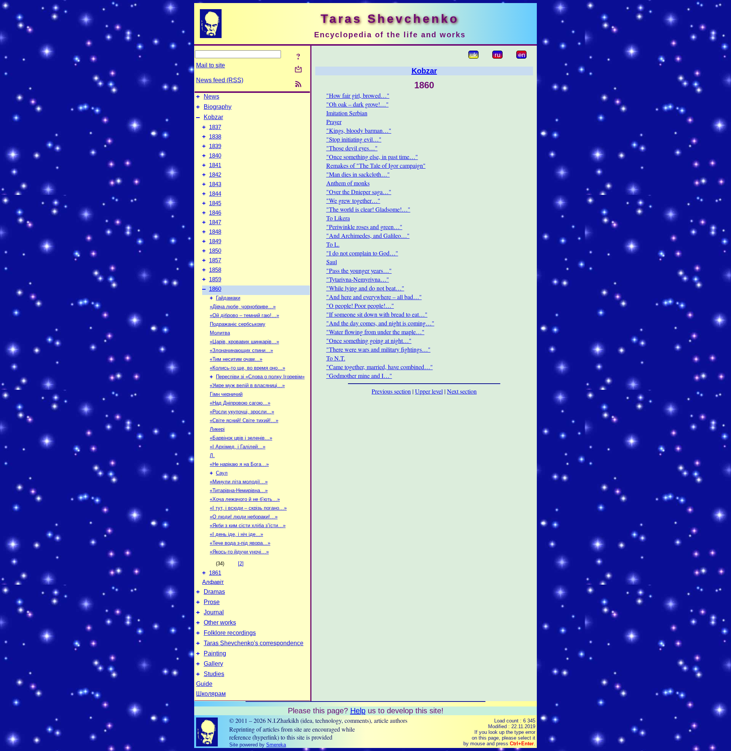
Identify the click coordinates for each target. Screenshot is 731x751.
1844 (215, 194)
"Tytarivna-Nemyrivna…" (357, 279)
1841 (215, 165)
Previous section (391, 391)
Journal (214, 612)
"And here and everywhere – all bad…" (374, 297)
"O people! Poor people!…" (360, 305)
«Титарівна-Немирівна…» (239, 490)
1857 (215, 260)
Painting (215, 653)
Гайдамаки (228, 298)
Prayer (334, 122)
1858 (215, 270)
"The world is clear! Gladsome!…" (368, 209)
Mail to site (210, 65)
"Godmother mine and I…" (359, 375)
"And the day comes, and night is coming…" (380, 323)
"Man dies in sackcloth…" (358, 174)
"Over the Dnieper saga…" (358, 192)
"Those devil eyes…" (352, 148)
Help (358, 710)
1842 (215, 175)
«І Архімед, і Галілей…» (237, 447)
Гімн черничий (226, 394)
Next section (462, 391)
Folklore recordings (230, 633)
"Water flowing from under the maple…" (375, 332)
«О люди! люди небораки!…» (244, 517)
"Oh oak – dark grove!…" (357, 104)
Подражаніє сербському (237, 324)
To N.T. (335, 358)
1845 (215, 203)
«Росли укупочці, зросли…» (242, 412)
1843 (215, 184)
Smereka (276, 745)
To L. (333, 244)
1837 (215, 127)
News (211, 96)
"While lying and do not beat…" (365, 288)
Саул (222, 473)
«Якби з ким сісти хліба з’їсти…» (248, 525)
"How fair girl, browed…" (357, 95)
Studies (214, 674)
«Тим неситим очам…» (236, 359)
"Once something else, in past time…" (372, 157)
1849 (215, 241)
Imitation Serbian (346, 113)
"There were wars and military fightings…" (378, 349)
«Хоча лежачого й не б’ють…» (245, 499)
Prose (212, 602)
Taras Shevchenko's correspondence (253, 643)
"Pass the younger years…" (359, 270)
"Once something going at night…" (369, 340)
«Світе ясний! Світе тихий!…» (244, 420)
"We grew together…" (353, 200)
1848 (215, 232)
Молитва (220, 333)
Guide (204, 684)
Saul (331, 262)
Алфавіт (213, 582)
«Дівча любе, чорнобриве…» (243, 306)
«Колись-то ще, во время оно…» (247, 368)
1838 (215, 137)
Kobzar (213, 117)
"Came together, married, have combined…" (379, 367)
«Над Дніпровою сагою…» (240, 403)
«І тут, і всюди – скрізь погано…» (248, 508)
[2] (241, 563)
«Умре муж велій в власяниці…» (247, 385)
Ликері (217, 429)
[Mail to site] (298, 69)
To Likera (338, 218)
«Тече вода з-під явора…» (240, 543)
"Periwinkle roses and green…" (364, 227)
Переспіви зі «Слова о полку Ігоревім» (260, 376)
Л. (212, 455)
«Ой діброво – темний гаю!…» (244, 315)
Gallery (213, 663)
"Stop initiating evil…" (353, 139)
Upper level (429, 391)
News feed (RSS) (219, 80)
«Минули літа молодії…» (239, 482)
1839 (215, 146)
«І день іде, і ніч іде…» (236, 534)
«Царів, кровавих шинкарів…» (244, 341)
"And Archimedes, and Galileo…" (368, 235)
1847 (215, 222)
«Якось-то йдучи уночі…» (239, 552)
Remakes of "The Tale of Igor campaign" (376, 165)
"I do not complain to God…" (362, 253)
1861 (215, 573)
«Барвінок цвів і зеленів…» (241, 438)
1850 (215, 251)
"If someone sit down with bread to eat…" (377, 314)
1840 (215, 156)
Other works (220, 622)
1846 (215, 213)
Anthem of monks (348, 183)
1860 (215, 289)
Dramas (214, 591)
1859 (215, 279)
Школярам (211, 693)
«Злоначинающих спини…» (241, 350)
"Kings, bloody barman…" (358, 130)
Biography (217, 107)
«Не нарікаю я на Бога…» (239, 464)
